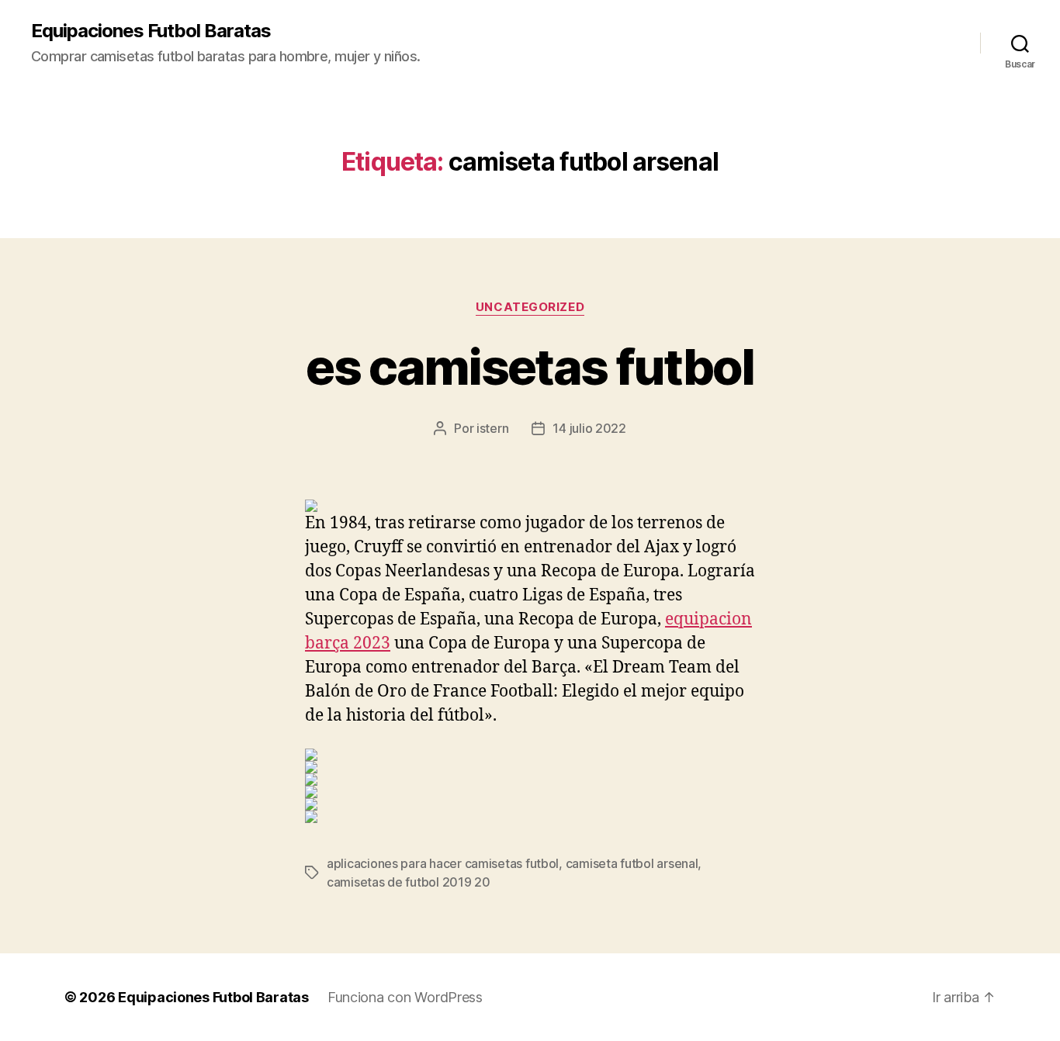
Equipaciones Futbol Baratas (151, 31)
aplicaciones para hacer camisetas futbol (443, 863)
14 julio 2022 (589, 428)
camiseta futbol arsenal (632, 863)
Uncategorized (530, 307)
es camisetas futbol (529, 366)
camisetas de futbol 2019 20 (408, 882)
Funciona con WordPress (405, 997)
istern (492, 428)
